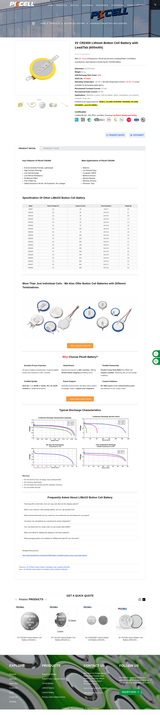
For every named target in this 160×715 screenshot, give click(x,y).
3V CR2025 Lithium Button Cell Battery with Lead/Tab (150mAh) (45, 569)
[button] (68, 104)
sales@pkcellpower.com (93, 693)
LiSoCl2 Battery (48, 692)
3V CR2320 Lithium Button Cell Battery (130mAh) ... (29, 639)
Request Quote (117, 135)
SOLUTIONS (86, 5)
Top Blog (12, 702)
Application (13, 683)
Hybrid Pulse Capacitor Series (53, 679)
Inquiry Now (129, 692)
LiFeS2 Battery (48, 683)
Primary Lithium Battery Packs (53, 697)
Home (50, 5)
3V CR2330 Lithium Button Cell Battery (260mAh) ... (131, 639)
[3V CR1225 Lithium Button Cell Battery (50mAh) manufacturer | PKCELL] (63, 620)
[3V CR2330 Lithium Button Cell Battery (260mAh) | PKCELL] (130, 620)
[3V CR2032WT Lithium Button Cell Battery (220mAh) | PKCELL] (96, 620)
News (11, 692)
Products (60, 5)
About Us (74, 5)
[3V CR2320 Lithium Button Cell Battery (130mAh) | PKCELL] (29, 620)
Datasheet (138, 135)
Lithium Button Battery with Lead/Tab (108, 23)
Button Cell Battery (74, 23)
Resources (101, 5)
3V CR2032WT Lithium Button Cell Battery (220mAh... (97, 639)
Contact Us (132, 5)
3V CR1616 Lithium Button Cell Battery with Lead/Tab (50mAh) (48, 567)
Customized (116, 5)
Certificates (13, 688)
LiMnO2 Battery (48, 688)
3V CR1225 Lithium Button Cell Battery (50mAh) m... (63, 639)
